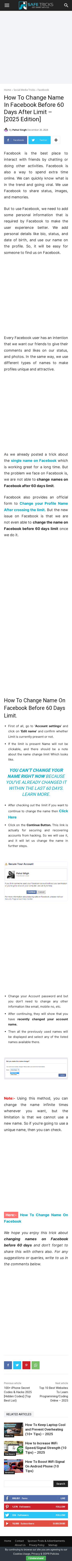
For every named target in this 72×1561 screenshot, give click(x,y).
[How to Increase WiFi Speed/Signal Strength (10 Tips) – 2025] (13, 1447)
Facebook (43, 90)
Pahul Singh (19, 129)
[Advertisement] (36, 47)
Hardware (10, 1454)
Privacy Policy (36, 1545)
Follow (60, 1506)
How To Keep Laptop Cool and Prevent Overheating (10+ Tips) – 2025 (45, 1429)
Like (63, 1498)
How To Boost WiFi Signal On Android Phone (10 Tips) (45, 1466)
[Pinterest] (26, 1365)
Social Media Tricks (24, 90)
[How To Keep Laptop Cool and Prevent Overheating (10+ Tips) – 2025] (13, 1429)
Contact (19, 1541)
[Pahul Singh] (6, 130)
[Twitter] (17, 1365)
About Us (20, 1545)
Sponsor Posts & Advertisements (46, 1541)
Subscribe (59, 1523)
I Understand (36, 1558)
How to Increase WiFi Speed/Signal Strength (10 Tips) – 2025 (45, 1447)
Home (7, 90)
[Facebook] (8, 1365)
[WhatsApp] (36, 1365)
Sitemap (52, 1545)
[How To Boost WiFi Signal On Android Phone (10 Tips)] (13, 1466)
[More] (56, 140)
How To (9, 1435)
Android (9, 1472)
